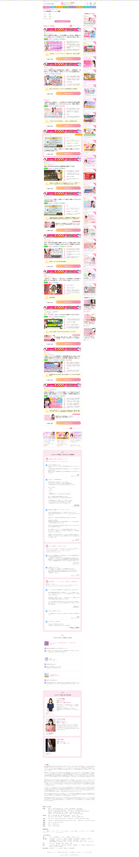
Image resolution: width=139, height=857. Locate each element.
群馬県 (44, 824)
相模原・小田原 (80, 816)
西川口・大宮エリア (51, 818)
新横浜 (69, 815)
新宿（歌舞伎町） (72, 808)
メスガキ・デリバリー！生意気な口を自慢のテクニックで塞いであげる (63, 642)
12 (52, 164)
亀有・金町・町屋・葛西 (79, 813)
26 (92, 172)
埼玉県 (44, 818)
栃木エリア (50, 825)
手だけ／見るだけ (91, 841)
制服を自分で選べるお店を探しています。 (59, 459)
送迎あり (58, 840)
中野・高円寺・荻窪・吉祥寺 (75, 812)
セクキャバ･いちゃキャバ (60, 832)
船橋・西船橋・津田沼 (58, 820)
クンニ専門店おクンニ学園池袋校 (51, 311)
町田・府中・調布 (64, 813)
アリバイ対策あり (63, 840)
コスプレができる (83, 840)
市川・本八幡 (73, 820)
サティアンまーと (47, 353)
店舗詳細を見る (68, 58)
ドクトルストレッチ (87, 325)
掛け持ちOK (51, 846)
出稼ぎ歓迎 (61, 846)
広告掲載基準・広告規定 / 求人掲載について (64, 852)
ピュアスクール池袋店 (48, 68)
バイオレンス (86, 170)
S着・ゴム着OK (75, 841)
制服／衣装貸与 (76, 840)
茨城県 (44, 822)
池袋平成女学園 (86, 114)
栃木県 (44, 825)
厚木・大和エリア (51, 816)
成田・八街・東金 (91, 820)
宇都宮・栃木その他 (56, 825)
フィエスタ (48, 753)
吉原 (88, 811)
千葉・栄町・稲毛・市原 (67, 820)
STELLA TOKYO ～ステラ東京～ (62, 444)
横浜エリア (50, 815)
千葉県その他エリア (81, 820)
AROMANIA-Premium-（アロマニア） (77, 444)
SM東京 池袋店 (76, 505)
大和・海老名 (59, 816)
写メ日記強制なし (52, 838)
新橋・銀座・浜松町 (58, 811)
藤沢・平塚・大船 (75, 816)
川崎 (77, 815)
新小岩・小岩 (61, 812)
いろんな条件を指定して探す (63, 21)
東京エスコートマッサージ (49, 163)
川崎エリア (74, 815)
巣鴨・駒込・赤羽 (60, 808)
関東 (76, 3)
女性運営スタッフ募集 (68, 843)
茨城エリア (50, 822)
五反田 (78, 809)
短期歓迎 (56, 846)
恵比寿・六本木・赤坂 (61, 809)
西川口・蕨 (57, 818)
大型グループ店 (51, 843)
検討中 (94, 4)
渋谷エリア (50, 809)
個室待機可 (70, 838)
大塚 (55, 808)
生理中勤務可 (83, 838)
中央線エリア (67, 812)
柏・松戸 (86, 820)
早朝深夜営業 (58, 843)
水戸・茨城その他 (60, 822)
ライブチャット (45, 832)
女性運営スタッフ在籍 (62, 841)
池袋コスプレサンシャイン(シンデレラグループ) (92, 198)
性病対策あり (70, 840)
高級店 (63, 843)
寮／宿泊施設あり (52, 840)
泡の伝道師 (46, 444)
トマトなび (77, 539)
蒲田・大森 (81, 809)
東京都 (44, 808)
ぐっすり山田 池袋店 (49, 733)
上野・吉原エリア (71, 811)
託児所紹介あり (89, 838)
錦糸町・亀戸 (56, 812)
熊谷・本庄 (64, 818)
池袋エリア (50, 808)
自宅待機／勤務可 (77, 838)
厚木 (56, 816)
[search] (47, 4)
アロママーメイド (48, 135)
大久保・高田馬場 (79, 808)
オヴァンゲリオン (47, 239)
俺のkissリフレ (76, 606)
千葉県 (44, 820)
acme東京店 (46, 100)
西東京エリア (50, 813)
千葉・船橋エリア (51, 820)
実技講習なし (66, 848)
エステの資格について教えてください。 (58, 546)
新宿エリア (67, 808)
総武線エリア (50, 812)
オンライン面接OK (59, 848)
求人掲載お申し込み (73, 852)
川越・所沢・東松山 (85, 818)
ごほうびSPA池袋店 (87, 58)
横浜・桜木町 (65, 815)
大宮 (60, 818)
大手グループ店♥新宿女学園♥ (50, 389)
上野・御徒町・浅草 (79, 811)
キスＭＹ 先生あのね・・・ (55, 674)
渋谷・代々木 (55, 809)
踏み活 (45, 275)
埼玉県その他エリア (71, 818)
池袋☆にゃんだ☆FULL (49, 33)
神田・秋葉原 (64, 811)
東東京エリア (71, 813)
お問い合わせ (79, 852)
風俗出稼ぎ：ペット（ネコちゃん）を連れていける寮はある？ (63, 581)
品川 (75, 809)
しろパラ (77, 574)
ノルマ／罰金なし (59, 838)
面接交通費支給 (71, 848)
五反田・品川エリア (70, 809)
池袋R (51, 658)
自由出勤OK (65, 838)
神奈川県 (44, 815)
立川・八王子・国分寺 (57, 813)
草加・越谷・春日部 (78, 818)
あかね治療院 (86, 227)
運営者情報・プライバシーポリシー (52, 852)
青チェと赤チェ (86, 184)
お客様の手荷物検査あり (53, 841)
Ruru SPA (85, 240)
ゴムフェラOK (69, 841)
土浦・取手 (55, 822)
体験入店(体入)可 (52, 848)
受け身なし (81, 841)
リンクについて (84, 852)
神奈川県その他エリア (67, 816)
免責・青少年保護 (89, 852)
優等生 (85, 29)
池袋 (53, 808)
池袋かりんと (86, 43)
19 (52, 443)
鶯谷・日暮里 (85, 811)
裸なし (86, 841)
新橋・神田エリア (51, 811)
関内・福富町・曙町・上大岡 (57, 815)
